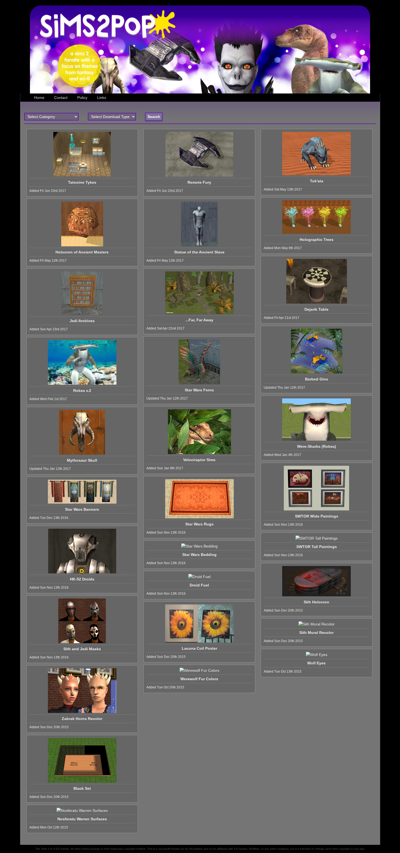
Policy (82, 97)
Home (39, 97)
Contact (60, 97)
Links (101, 97)
